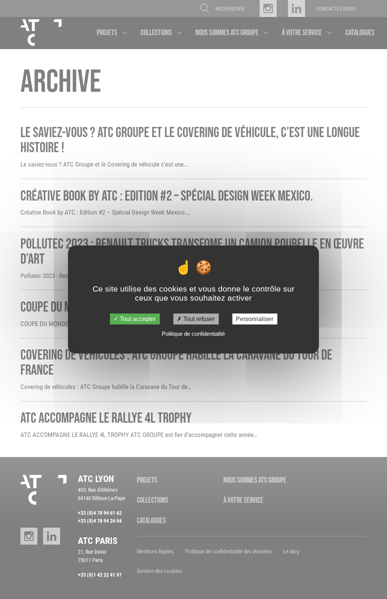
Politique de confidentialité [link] (193, 333)
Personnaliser (254, 319)
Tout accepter (137, 319)
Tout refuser (198, 319)
